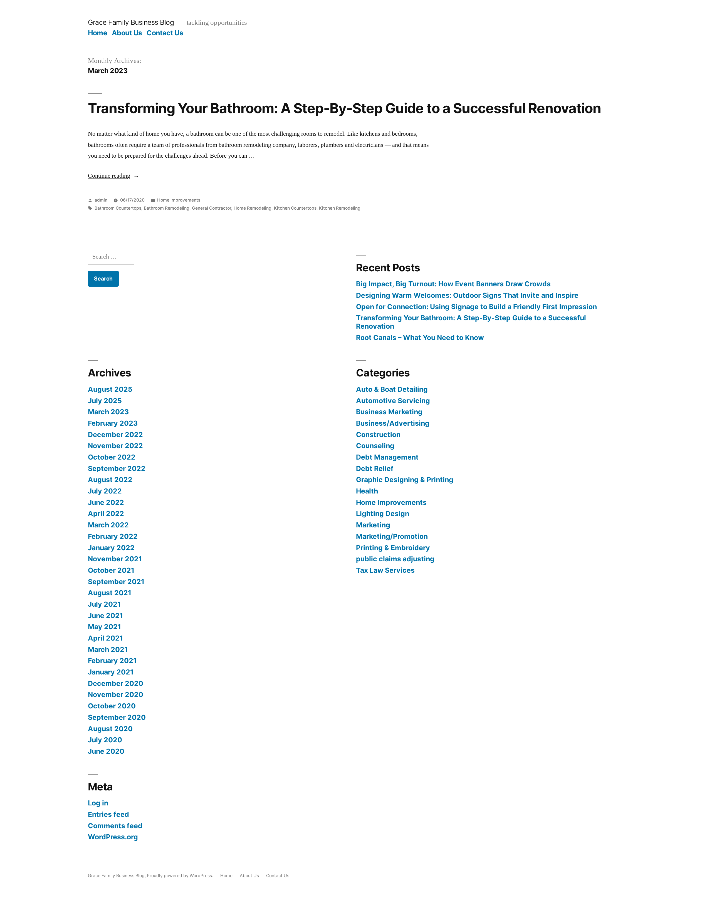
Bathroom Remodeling (166, 208)
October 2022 (111, 457)
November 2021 (115, 559)
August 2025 (110, 389)
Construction (378, 434)
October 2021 (111, 570)
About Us (127, 33)
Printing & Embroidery (393, 548)
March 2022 (108, 525)
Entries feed (108, 814)
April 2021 (105, 638)
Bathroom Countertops (118, 208)
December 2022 (115, 434)
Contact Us (165, 33)
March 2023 (108, 412)
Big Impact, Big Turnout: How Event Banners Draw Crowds (453, 284)
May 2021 (104, 626)
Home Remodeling (252, 208)
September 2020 (117, 717)
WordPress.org (113, 837)
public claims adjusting (395, 559)
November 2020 (115, 694)
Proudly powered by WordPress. (180, 875)
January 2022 (111, 548)
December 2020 (115, 683)
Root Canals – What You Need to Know (420, 337)
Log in (98, 803)
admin (101, 200)
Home (97, 33)
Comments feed (115, 826)
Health (367, 491)
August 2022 (110, 479)
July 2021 (104, 604)
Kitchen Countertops (295, 208)
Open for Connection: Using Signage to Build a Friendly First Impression (476, 306)
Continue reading (113, 176)
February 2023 (113, 423)
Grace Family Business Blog (131, 22)
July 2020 (105, 740)
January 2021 (111, 672)
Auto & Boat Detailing (392, 389)
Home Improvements (178, 200)
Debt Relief (375, 468)
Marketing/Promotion (392, 536)
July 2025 (105, 400)
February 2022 (113, 536)
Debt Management (387, 457)
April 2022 (106, 513)
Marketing (373, 525)
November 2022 (115, 445)
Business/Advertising (392, 423)
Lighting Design (382, 513)
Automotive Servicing (393, 400)
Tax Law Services (385, 570)
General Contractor (211, 208)
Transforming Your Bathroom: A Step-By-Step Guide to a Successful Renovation (344, 108)
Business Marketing (389, 412)
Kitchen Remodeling (339, 208)
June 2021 (105, 615)
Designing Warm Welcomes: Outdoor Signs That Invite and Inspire (467, 295)
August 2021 (109, 593)
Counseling (375, 445)
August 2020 (110, 729)
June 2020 (106, 751)
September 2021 (116, 581)
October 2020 (112, 706)
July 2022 (105, 491)
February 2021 (112, 660)
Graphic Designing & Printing (404, 479)
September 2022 (116, 468)
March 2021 (108, 649)
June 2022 (106, 502)
